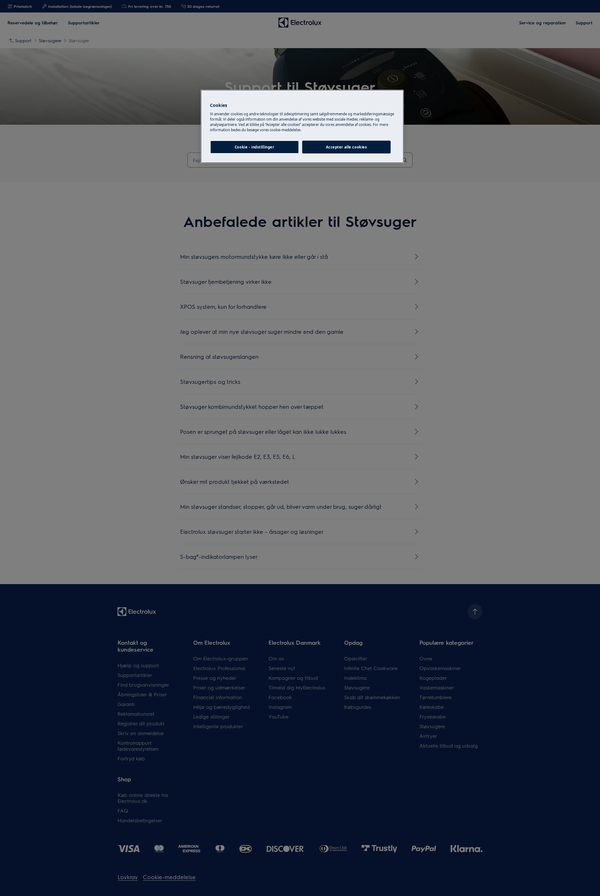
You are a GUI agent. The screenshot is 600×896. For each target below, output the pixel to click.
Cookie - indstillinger (254, 147)
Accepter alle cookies (346, 147)
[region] (302, 126)
